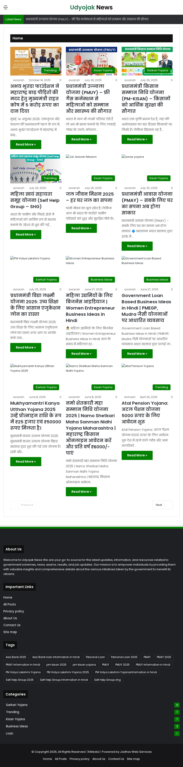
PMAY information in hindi (23, 665)
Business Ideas (17, 726)
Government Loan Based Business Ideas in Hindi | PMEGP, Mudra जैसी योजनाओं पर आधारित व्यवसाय (146, 308)
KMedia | (95, 752)
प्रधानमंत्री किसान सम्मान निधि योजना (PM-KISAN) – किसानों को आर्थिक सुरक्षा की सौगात (146, 98)
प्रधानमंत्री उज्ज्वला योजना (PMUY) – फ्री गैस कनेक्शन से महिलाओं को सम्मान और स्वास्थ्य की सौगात (89, 98)
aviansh (18, 80)
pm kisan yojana (84, 665)
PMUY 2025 (122, 665)
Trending (12, 712)
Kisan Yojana (15, 719)
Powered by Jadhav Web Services (127, 752)
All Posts (9, 604)
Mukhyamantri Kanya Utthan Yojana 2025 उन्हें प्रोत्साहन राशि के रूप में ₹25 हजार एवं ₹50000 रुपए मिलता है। (35, 415)
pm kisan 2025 (56, 665)
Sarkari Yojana (16, 705)
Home (7, 597)
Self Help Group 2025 (20, 680)
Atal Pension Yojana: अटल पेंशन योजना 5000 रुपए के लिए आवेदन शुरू (145, 412)
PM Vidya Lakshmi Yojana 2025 (68, 672)
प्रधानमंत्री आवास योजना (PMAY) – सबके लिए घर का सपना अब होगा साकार (147, 203)
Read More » (26, 144)
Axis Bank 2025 (16, 657)
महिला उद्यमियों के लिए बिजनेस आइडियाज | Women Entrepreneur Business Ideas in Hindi (90, 308)
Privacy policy (13, 611)
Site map (10, 632)
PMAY (147, 657)
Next (159, 505)
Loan (9, 733)
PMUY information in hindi (153, 665)
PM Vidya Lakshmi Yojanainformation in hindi (126, 672)
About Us (10, 618)
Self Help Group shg (107, 680)
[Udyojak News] (91, 7)
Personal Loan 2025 (124, 657)
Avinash (129, 397)
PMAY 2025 (164, 657)
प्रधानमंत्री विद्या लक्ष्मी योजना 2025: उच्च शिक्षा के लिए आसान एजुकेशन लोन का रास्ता (35, 304)
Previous (27, 505)
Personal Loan (95, 657)
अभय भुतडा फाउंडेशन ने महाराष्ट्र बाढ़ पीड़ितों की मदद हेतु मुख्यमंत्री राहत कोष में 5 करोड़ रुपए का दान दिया (34, 98)
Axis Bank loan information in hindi (56, 657)
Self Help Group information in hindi (64, 680)
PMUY (105, 665)
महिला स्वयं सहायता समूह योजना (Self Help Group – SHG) (35, 200)
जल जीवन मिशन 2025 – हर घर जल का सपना (90, 197)
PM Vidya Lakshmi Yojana (23, 672)
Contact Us (12, 625)
